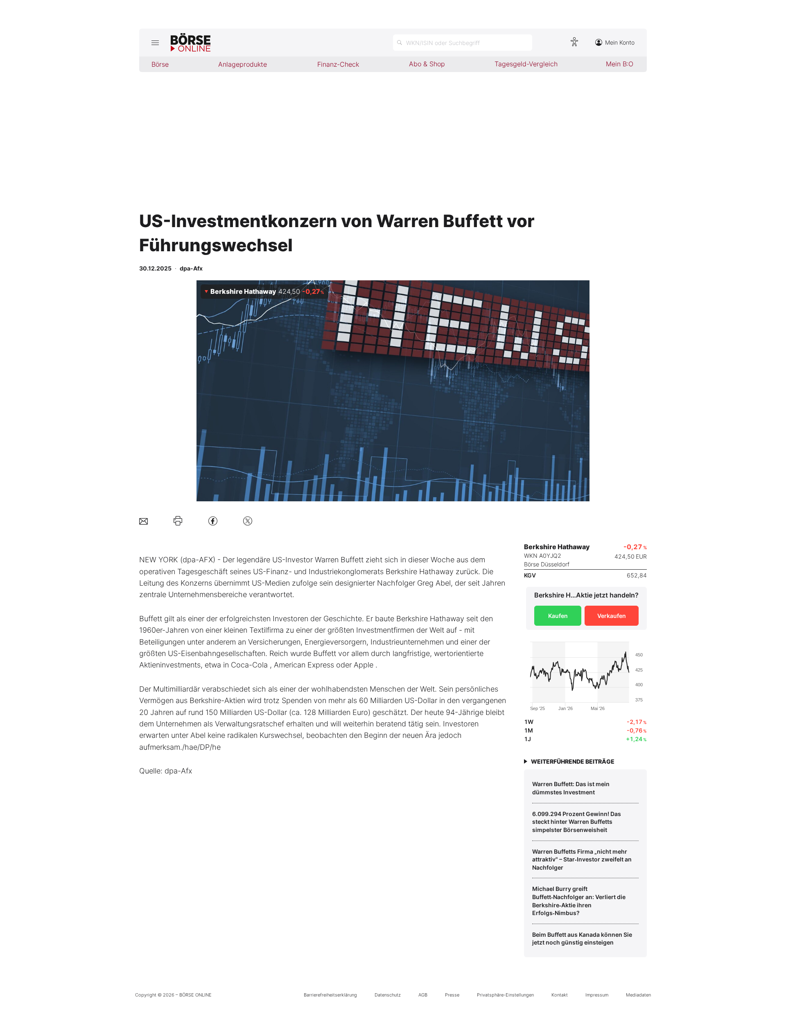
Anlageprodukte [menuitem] (242, 64)
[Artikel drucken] (178, 521)
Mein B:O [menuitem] (619, 64)
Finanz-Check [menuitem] (338, 64)
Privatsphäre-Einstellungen (505, 995)
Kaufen (558, 615)
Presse (452, 995)
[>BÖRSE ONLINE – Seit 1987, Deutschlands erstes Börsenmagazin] (190, 42)
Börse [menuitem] (160, 64)
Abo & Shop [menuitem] (427, 64)
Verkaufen (611, 615)
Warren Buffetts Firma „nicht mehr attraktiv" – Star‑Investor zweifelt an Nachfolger (582, 859)
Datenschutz (388, 995)
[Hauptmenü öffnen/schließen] (155, 42)
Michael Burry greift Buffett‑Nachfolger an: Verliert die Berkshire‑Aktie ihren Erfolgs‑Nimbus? (579, 900)
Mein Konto (620, 42)
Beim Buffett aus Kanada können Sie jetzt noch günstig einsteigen (582, 938)
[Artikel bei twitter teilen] (247, 520)
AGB (422, 995)
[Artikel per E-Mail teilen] (143, 521)
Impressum (596, 995)
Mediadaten (638, 995)
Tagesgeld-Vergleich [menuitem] (526, 64)
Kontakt (559, 995)
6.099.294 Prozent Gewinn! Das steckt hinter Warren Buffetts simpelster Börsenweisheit (576, 821)
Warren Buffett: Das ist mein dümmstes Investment (571, 788)
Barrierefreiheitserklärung (330, 995)
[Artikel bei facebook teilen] (212, 520)
